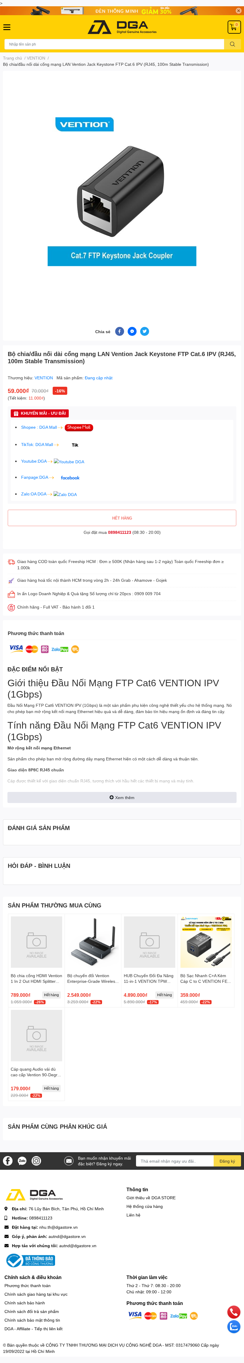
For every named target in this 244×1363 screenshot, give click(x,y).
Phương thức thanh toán (27, 1285)
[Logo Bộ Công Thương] (29, 1259)
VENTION (44, 377)
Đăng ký (227, 1161)
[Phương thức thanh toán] (44, 648)
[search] (232, 44)
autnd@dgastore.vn (67, 1236)
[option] (122, 192)
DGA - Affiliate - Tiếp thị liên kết (33, 1328)
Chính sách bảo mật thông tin (32, 1320)
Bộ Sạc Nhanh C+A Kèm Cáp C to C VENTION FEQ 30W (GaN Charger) (205, 981)
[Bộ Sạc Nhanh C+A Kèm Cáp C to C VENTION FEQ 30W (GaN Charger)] (206, 942)
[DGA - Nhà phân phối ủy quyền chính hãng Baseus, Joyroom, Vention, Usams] (122, 27)
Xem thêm (124, 797)
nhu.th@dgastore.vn (58, 1227)
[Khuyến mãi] (122, 10)
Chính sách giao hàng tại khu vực (36, 1294)
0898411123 (119, 532)
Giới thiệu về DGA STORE (151, 1197)
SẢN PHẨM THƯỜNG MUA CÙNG (54, 905)
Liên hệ (133, 1214)
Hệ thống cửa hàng (144, 1206)
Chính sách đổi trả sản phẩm (31, 1311)
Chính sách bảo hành (24, 1302)
